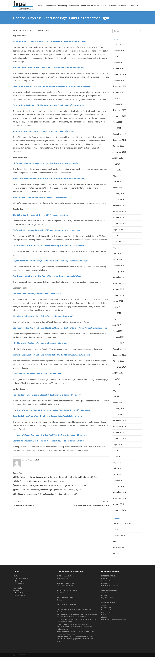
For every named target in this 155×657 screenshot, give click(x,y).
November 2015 (119, 426)
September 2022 (119, 116)
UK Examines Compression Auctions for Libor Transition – (45, 163)
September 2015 (119, 438)
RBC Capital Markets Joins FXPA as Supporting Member (38, 494)
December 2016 (119, 349)
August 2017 (117, 301)
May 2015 (116, 462)
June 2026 (116, 44)
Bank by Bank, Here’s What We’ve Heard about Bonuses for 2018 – (51, 86)
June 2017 (116, 313)
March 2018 (117, 259)
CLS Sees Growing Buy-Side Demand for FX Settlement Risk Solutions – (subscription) (60, 328)
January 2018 (118, 271)
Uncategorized (118, 547)
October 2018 (118, 217)
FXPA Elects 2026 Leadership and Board (32, 481)
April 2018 (116, 253)
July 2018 (116, 235)
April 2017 (116, 325)
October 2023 (118, 92)
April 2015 (116, 468)
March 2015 (117, 474)
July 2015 (116, 450)
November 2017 (119, 283)
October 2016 (118, 360)
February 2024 (118, 80)
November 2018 (119, 211)
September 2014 (119, 510)
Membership (51, 5)
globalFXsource (40, 31)
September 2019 (119, 152)
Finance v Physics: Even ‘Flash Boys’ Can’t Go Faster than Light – (49, 41)
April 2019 (116, 181)
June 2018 (116, 241)
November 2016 (119, 355)
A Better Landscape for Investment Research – (40, 197)
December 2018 (119, 205)
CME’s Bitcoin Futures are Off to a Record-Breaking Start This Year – (48, 245)
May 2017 (116, 319)
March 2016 (117, 402)
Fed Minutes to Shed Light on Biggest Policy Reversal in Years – (47, 394)
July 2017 (116, 307)
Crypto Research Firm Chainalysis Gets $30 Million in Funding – (50, 260)
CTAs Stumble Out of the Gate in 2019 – (37, 373)
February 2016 (118, 408)
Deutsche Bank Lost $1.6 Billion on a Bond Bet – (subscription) (52, 354)
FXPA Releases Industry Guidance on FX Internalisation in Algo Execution (45, 485)
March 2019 (117, 187)
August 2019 (117, 157)
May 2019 (116, 175)
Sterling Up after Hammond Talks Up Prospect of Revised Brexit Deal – (48, 440)
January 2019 (118, 199)
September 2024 (119, 74)
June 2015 (116, 456)
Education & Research (121, 523)
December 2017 (119, 277)
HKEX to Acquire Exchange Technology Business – (40, 343)
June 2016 (116, 384)
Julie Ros (29, 31)
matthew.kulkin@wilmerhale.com (23, 593)
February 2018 (118, 265)
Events (115, 529)
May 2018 (116, 247)
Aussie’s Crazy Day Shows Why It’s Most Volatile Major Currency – (52, 435)
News (103, 5)
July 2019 (116, 164)
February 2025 (118, 62)
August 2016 (117, 372)
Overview (39, 5)
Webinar (115, 553)
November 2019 (119, 140)
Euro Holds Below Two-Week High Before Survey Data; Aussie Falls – (47, 416)
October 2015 (118, 432)
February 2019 (118, 193)
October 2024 (118, 68)
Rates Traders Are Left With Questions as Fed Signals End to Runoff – (53, 410)
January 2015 (118, 486)
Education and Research (118, 5)
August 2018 (117, 229)
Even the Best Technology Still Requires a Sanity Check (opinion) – (49, 105)
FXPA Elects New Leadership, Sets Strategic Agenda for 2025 (41, 489)
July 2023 (116, 98)
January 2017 (118, 343)
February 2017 (118, 337)
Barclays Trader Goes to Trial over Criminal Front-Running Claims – (48, 67)
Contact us (134, 5)
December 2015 (119, 420)
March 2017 (117, 331)
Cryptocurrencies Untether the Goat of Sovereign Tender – (47, 276)
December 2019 (119, 134)
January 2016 (118, 414)
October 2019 (118, 146)
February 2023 (118, 104)
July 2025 (116, 56)
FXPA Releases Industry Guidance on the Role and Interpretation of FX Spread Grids (50, 477)
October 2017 (118, 289)
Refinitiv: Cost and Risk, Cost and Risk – (37, 293)
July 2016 (116, 378)
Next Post (91, 503)
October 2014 (118, 504)
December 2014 (119, 492)
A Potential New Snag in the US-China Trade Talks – (43, 131)
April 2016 (116, 396)
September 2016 (119, 367)
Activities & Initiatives (90, 5)
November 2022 (119, 110)
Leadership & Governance (68, 5)
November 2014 (119, 498)
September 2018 (119, 223)
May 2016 (116, 390)
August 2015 (117, 444)
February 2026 (118, 50)
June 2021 (116, 128)
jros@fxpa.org (17, 581)
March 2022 (117, 122)
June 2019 (116, 169)
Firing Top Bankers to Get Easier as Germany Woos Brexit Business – (49, 178)
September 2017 (119, 295)
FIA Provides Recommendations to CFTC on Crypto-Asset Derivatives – (46, 230)
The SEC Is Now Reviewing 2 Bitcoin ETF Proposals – (41, 215)
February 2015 (118, 480)
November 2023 (119, 86)
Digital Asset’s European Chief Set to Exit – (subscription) (43, 316)
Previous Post (23, 503)
